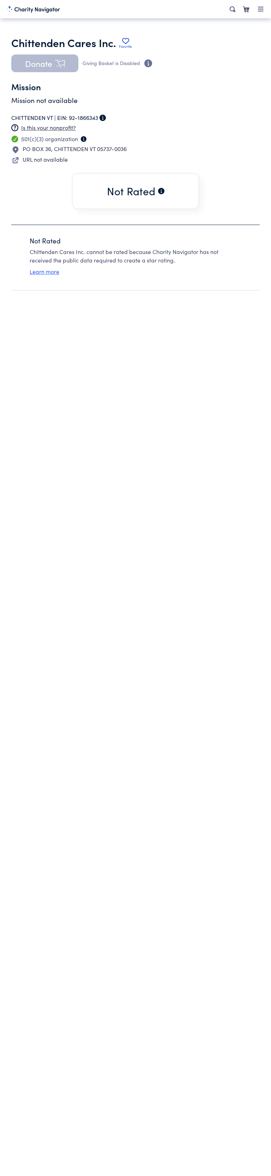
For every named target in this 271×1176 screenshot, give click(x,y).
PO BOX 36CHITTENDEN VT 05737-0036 (75, 148)
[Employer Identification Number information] (103, 118)
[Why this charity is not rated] (161, 191)
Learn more (44, 271)
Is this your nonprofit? (48, 127)
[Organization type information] (83, 139)
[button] (44, 63)
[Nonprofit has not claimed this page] (14, 127)
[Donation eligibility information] (148, 63)
